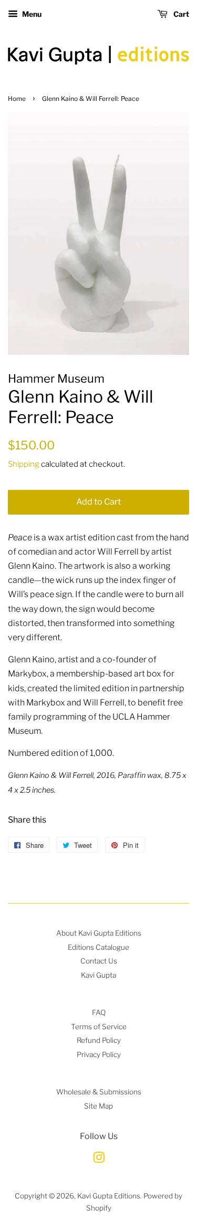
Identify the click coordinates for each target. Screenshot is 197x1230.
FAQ (99, 1012)
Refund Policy (99, 1040)
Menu (31, 13)
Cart (180, 13)
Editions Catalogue (98, 947)
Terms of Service (99, 1026)
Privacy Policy (99, 1054)
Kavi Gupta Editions (108, 1196)
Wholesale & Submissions (98, 1092)
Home (17, 98)
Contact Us (98, 961)
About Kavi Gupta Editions (98, 933)
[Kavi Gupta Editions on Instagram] (99, 1159)
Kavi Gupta (98, 975)
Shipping (23, 464)
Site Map (98, 1106)
